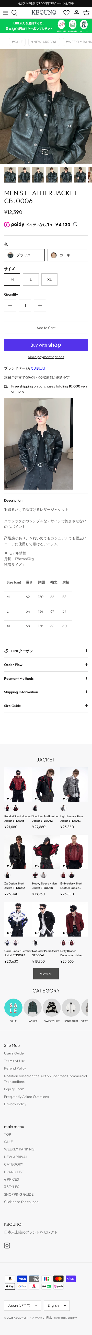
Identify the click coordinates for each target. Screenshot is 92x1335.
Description (13, 500)
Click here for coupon (21, 1201)
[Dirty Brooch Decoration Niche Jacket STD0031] (74, 919)
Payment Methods (18, 678)
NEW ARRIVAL (16, 1157)
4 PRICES (11, 1179)
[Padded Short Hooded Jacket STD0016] (18, 784)
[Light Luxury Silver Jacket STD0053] (74, 784)
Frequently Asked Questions (26, 1096)
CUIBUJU (38, 368)
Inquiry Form (14, 1089)
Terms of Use (14, 1061)
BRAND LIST (14, 1172)
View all (46, 974)
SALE (8, 1141)
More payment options (46, 357)
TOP (7, 1134)
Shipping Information (21, 692)
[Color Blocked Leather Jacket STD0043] (18, 919)
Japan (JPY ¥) (19, 1305)
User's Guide (14, 1053)
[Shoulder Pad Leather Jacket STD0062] (46, 784)
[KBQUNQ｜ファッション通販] (44, 12)
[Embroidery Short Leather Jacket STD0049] (74, 852)
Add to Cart (46, 327)
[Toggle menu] (5, 12)
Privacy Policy (15, 1104)
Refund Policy (15, 1068)
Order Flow (13, 664)
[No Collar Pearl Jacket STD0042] (46, 919)
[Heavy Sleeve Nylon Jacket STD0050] (46, 852)
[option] (46, 106)
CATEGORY (13, 1164)
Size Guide (12, 705)
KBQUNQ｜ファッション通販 (32, 1317)
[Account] (75, 12)
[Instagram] (7, 1245)
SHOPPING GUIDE (18, 1194)
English (53, 1305)
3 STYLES (11, 1186)
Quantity (11, 294)
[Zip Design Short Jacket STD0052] (18, 852)
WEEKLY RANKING (19, 1149)
